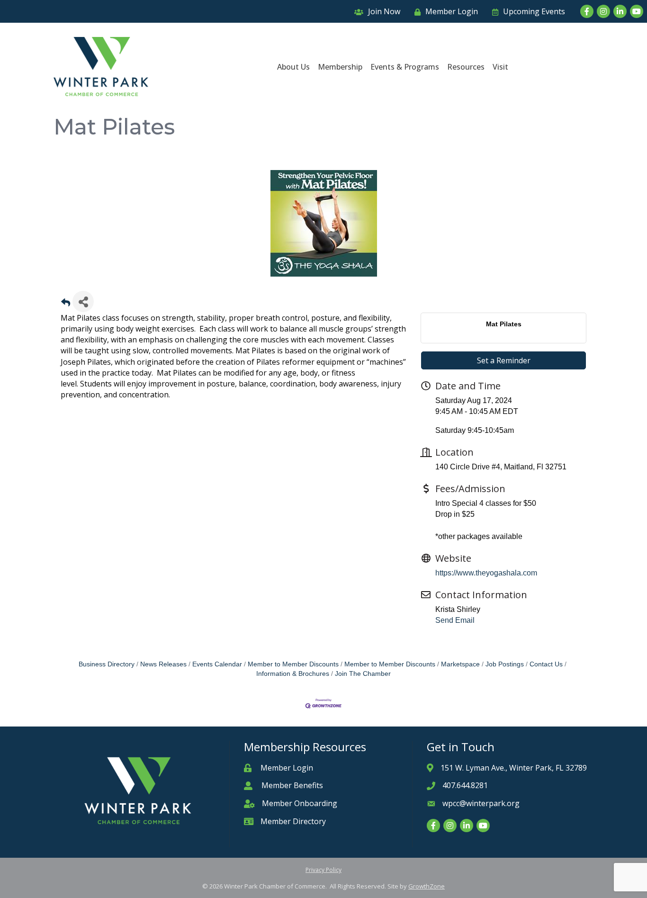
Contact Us (546, 664)
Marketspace (460, 664)
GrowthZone (426, 886)
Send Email (455, 620)
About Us (293, 67)
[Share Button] (83, 301)
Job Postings (504, 664)
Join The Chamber (363, 673)
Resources (466, 67)
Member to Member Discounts (293, 664)
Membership (340, 67)
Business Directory (107, 664)
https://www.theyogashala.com (486, 573)
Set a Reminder (503, 360)
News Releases (163, 664)
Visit (500, 67)
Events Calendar (217, 664)
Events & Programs (404, 67)
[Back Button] (65, 304)
